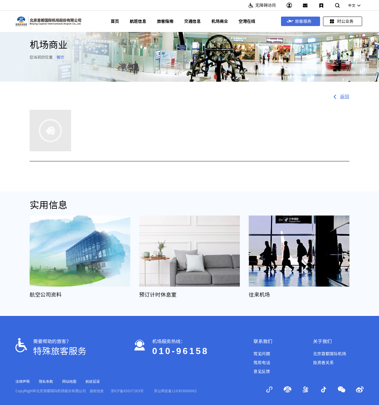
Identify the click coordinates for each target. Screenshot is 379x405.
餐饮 (60, 57)
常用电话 (261, 363)
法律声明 (22, 381)
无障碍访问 (265, 5)
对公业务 (345, 21)
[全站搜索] (337, 5)
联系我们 (262, 341)
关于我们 (322, 341)
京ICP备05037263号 (127, 391)
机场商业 (219, 21)
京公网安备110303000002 (175, 391)
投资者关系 (323, 363)
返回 (344, 96)
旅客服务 (303, 21)
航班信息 (138, 21)
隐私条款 (46, 381)
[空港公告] (305, 5)
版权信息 (97, 391)
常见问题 (261, 354)
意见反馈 (261, 371)
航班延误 (93, 381)
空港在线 (247, 21)
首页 (115, 21)
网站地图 (69, 381)
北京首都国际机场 (329, 354)
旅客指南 (165, 21)
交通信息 (192, 21)
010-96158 (180, 351)
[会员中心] (289, 5)
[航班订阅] (321, 5)
